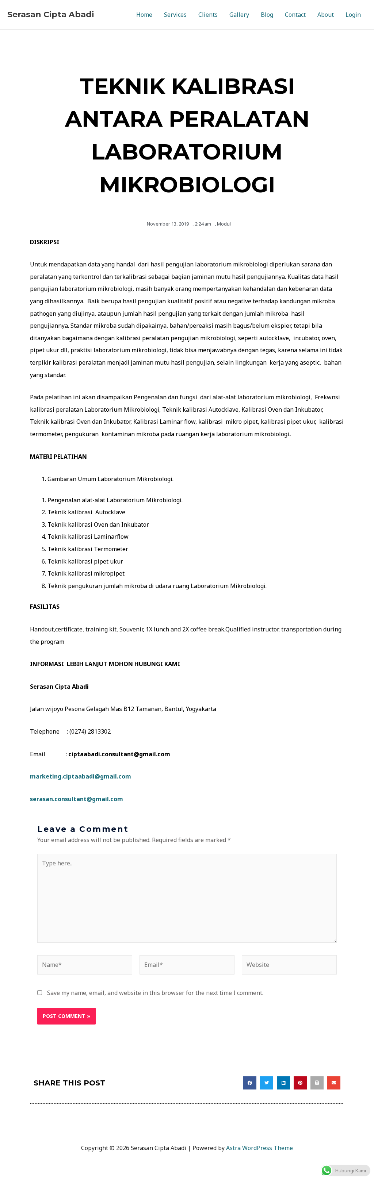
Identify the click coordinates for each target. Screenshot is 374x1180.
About (325, 15)
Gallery (239, 15)
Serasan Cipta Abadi (50, 14)
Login (353, 15)
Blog (267, 15)
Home (144, 15)
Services (175, 15)
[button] (249, 1082)
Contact (295, 15)
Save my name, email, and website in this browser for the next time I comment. (155, 993)
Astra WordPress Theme (259, 1148)
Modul (224, 223)
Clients (208, 15)
